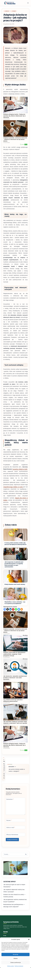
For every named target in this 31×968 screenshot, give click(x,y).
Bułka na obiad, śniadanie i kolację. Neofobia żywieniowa (4, 770)
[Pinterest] (13, 609)
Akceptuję (15, 954)
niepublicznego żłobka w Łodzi (13, 487)
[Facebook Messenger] (19, 609)
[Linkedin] (10, 609)
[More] (21, 609)
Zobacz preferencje (15, 962)
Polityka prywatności (19, 966)
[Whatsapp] (16, 609)
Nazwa (8, 820)
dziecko (7, 11)
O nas (4, 935)
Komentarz (10, 799)
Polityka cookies (10, 966)
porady (14, 11)
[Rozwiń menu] (28, 3)
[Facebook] (4, 609)
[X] (7, 609)
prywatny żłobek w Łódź (20, 469)
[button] (29, 939)
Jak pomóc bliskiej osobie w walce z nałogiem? (17, 769)
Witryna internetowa (12, 834)
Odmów (16, 958)
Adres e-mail (10, 827)
